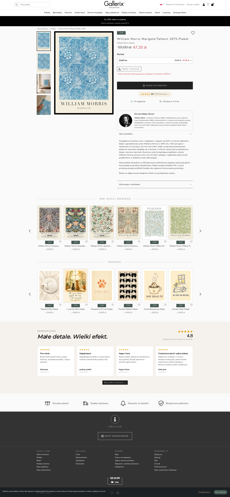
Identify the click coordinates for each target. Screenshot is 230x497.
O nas (78, 454)
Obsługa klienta (179, 12)
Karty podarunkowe (117, 436)
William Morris (122, 43)
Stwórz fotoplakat (94, 12)
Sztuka (132, 43)
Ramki (157, 12)
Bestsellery (57, 12)
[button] (17, 4)
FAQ (155, 460)
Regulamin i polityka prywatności (127, 464)
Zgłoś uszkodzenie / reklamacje (165, 470)
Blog (116, 454)
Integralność (119, 467)
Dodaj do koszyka (156, 85)
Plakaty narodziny (129, 12)
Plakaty (47, 12)
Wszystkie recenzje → (115, 382)
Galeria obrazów (145, 12)
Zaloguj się (158, 454)
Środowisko (80, 464)
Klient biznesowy (160, 467)
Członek (157, 464)
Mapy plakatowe (112, 12)
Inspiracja (166, 12)
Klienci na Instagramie (123, 457)
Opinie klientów (81, 457)
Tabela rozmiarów (130, 69)
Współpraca (80, 460)
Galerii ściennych (43, 454)
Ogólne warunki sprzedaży (124, 460)
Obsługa (157, 457)
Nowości (68, 12)
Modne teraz (80, 12)
